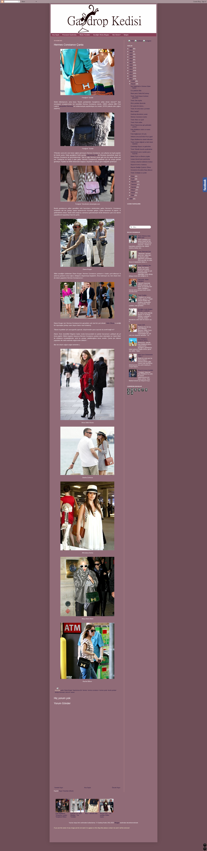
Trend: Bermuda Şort (144, 251)
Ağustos (134, 181)
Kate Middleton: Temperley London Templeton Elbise (61, 815)
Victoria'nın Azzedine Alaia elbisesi (141, 170)
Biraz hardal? (135, 111)
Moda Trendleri (85, 35)
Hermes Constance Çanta (139, 117)
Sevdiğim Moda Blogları (101, 35)
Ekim (133, 176)
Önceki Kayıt (116, 787)
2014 (131, 70)
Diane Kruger (68, 690)
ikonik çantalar (112, 690)
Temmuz (134, 184)
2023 (131, 49)
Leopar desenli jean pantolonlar (140, 159)
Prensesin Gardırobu (69, 35)
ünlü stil (67, 692)
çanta (62, 690)
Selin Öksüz (110, 323)
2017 (131, 62)
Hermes (85, 690)
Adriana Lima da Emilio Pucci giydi (141, 136)
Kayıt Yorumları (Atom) (66, 791)
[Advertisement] (87, 769)
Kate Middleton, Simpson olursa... (143, 339)
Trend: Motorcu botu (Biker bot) (144, 236)
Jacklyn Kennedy (60, 692)
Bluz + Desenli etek (91, 813)
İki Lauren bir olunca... (138, 106)
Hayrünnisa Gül (91, 155)
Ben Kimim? (116, 35)
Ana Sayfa (55, 35)
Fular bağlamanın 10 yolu (138, 134)
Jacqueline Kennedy (66, 106)
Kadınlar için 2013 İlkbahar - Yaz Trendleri (76, 815)
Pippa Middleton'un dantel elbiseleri (142, 139)
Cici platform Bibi (136, 90)
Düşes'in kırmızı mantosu (139, 164)
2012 (131, 76)
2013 (131, 73)
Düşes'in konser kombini (145, 370)
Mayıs (133, 190)
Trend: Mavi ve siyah (137, 120)
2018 (131, 60)
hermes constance (93, 690)
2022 (131, 51)
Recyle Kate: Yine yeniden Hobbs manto (105, 815)
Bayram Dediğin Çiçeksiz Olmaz (141, 167)
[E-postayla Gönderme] (57, 688)
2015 (131, 68)
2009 (131, 199)
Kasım (133, 84)
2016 (131, 65)
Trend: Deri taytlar (136, 100)
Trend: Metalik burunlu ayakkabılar (141, 149)
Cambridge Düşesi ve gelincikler (141, 146)
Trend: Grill (141, 325)
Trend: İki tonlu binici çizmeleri (140, 109)
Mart (132, 195)
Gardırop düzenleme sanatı (139, 114)
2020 (131, 54)
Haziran (133, 187)
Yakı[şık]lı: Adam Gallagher (143, 280)
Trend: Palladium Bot (144, 265)
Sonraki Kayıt (58, 787)
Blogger (117, 823)
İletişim (126, 35)
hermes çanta (103, 690)
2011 (131, 79)
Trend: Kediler (142, 295)
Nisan (133, 192)
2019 (131, 57)
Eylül (133, 179)
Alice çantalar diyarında (138, 103)
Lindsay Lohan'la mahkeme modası (142, 162)
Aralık (133, 81)
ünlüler (73, 692)
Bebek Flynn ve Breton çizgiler (140, 156)
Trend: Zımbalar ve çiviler (139, 173)
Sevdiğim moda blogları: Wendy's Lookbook (145, 310)
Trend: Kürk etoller (136, 122)
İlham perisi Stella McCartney (140, 93)
